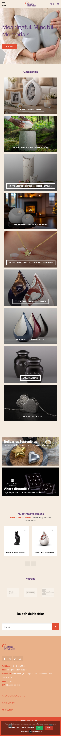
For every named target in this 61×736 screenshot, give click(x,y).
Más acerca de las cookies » (31, 731)
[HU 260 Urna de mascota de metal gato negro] (16, 538)
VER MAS (9, 46)
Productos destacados (20, 517)
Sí (39, 728)
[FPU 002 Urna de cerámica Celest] (44, 538)
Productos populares (42, 517)
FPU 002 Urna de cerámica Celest (43, 552)
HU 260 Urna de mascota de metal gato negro (15, 552)
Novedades (31, 520)
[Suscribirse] (55, 626)
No (48, 728)
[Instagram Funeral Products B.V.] (9, 658)
